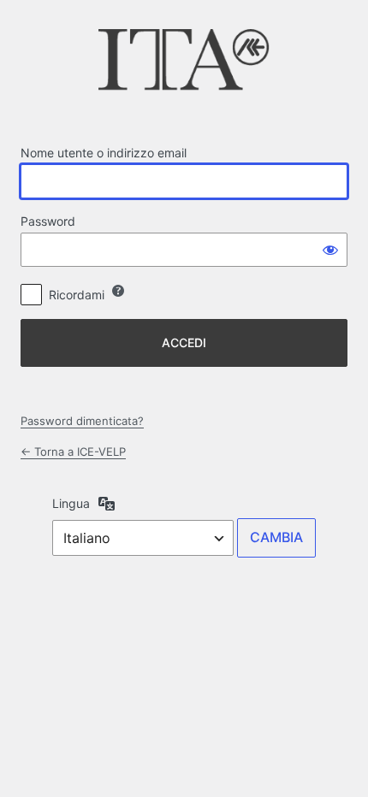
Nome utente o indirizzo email (104, 152)
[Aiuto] (118, 290)
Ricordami (76, 294)
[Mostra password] (330, 250)
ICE (184, 65)
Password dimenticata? (82, 421)
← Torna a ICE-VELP (73, 451)
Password (48, 221)
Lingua (71, 503)
